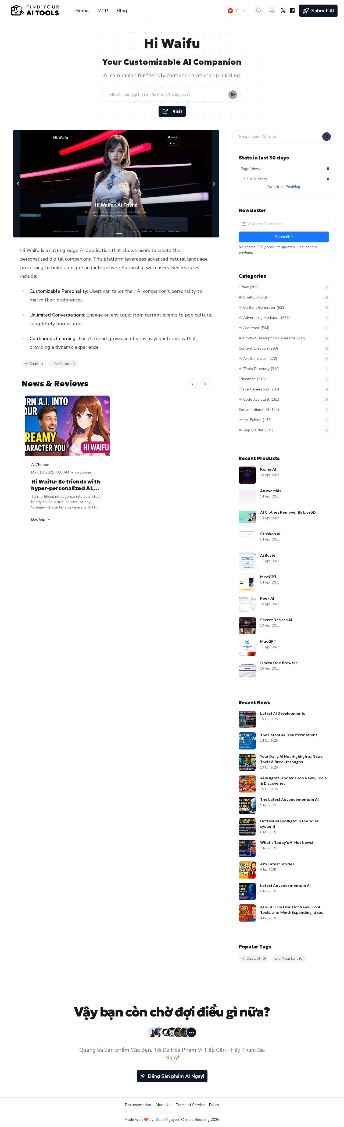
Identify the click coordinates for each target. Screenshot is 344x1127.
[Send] (232, 94)
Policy (214, 1104)
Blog (122, 11)
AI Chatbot (34, 363)
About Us (163, 1104)
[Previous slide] (192, 383)
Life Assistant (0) (288, 958)
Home (82, 11)
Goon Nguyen (167, 1119)
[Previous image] (18, 183)
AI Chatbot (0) (254, 958)
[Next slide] (205, 383)
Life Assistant (63, 363)
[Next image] (214, 183)
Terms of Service (190, 1104)
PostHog (293, 186)
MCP (102, 11)
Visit (177, 111)
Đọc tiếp (38, 519)
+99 (191, 1032)
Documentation (138, 1104)
